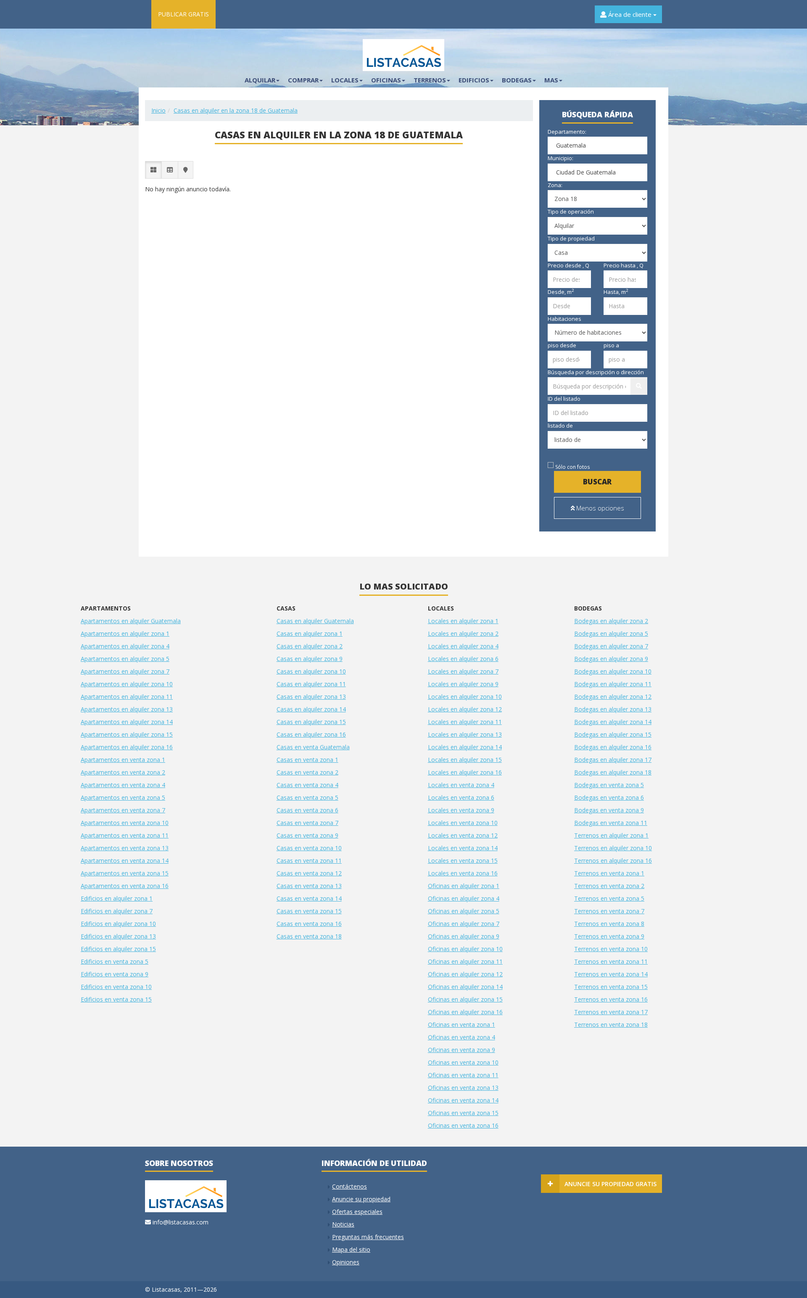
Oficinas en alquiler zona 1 (463, 886)
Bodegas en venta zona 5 (609, 785)
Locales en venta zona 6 (461, 797)
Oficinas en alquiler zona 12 (465, 974)
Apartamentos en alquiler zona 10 (127, 684)
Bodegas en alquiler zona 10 (612, 671)
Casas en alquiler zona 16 (311, 734)
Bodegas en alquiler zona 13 (612, 709)
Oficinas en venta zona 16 (463, 1125)
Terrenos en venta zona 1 (609, 873)
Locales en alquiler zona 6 (463, 659)
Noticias (343, 1224)
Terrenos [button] (430, 80)
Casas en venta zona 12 (309, 873)
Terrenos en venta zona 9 (609, 936)
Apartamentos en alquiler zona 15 (127, 734)
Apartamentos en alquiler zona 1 (125, 633)
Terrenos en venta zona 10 (611, 949)
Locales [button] (345, 80)
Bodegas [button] (517, 80)
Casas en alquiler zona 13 (311, 697)
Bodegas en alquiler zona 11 (612, 684)
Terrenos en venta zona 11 (611, 961)
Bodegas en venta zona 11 (610, 823)
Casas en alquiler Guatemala (315, 621)
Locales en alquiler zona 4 (463, 646)
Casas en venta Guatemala (313, 747)
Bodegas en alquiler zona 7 (611, 646)
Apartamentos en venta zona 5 (123, 797)
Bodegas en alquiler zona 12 (612, 697)
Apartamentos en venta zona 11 (125, 835)
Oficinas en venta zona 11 (463, 1075)
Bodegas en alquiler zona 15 (612, 734)
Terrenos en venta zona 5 (609, 898)
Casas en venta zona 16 (309, 924)
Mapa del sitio (351, 1249)
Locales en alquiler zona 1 (463, 621)
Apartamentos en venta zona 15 (125, 873)
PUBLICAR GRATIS (183, 14)
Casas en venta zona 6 (307, 810)
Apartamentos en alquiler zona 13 (127, 709)
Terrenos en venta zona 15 (611, 987)
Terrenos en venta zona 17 (611, 1012)
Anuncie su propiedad (361, 1199)
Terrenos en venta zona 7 (609, 911)
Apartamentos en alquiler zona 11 (127, 697)
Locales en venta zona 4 (461, 785)
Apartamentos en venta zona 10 (125, 823)
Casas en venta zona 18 (309, 936)
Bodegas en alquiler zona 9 (611, 659)
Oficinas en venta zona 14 (463, 1100)
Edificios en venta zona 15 (116, 999)
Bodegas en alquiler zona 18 (612, 772)
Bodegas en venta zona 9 (609, 810)
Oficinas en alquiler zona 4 (463, 898)
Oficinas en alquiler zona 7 (463, 924)
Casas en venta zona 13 (309, 886)
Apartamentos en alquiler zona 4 (125, 646)
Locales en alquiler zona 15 (465, 760)
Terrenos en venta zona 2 (609, 886)
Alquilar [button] (260, 80)
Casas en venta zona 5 (307, 797)
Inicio (158, 110)
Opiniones (345, 1262)
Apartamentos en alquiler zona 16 (127, 747)
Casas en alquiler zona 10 (311, 671)
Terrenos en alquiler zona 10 (613, 848)
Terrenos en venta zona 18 (611, 1024)
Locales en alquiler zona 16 (465, 772)
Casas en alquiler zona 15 (311, 722)
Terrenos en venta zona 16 (611, 999)
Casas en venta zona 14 (309, 898)
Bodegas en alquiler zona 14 (612, 722)
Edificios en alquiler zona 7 (117, 911)
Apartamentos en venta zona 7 (123, 810)
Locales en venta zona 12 (463, 835)
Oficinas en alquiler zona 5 (463, 911)
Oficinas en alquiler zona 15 (465, 999)
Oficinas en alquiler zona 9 (463, 936)
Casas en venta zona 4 (307, 785)
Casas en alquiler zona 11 (311, 684)
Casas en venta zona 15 (309, 911)
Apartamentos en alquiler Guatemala (131, 621)
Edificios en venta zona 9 (114, 974)
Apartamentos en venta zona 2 (123, 772)
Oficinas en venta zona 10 (463, 1062)
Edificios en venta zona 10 (116, 987)
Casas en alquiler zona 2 (310, 646)
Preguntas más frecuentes (368, 1237)
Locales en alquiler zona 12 (465, 709)
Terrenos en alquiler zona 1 (611, 835)
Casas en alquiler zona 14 (311, 709)
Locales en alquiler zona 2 (463, 633)
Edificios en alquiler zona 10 (118, 924)
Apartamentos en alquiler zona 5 (125, 659)
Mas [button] (551, 80)
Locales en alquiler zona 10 (465, 697)
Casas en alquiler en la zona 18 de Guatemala (236, 110)
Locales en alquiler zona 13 (465, 734)
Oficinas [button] (386, 80)
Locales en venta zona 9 (461, 810)
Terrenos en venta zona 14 (611, 974)
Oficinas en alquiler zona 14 (465, 987)
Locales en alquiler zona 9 (463, 684)
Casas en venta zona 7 (307, 823)
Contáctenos (349, 1186)
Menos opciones (599, 508)
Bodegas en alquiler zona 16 (612, 747)
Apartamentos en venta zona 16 (125, 886)
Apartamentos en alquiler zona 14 (127, 722)
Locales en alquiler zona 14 (465, 747)
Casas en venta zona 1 (307, 760)
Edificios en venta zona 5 (114, 961)
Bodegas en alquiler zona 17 (612, 760)
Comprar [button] (303, 80)
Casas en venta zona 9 (307, 835)
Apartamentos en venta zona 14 (125, 860)
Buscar (597, 481)
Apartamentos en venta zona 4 (123, 785)
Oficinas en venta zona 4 (461, 1037)
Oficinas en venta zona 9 (461, 1050)
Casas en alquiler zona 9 (310, 659)
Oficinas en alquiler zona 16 (465, 1012)
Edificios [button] (474, 80)
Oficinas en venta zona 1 (461, 1024)
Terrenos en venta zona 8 (609, 924)
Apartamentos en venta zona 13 (125, 848)
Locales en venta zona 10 (463, 823)
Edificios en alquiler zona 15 (118, 949)
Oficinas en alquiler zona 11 (465, 961)
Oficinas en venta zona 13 (463, 1088)
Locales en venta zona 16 (463, 873)
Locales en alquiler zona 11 (465, 722)
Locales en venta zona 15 (463, 860)
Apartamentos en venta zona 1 (123, 760)
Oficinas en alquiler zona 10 (465, 949)
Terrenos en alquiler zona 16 (613, 860)
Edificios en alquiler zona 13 (118, 936)
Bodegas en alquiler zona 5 (611, 633)
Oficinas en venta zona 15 (463, 1113)
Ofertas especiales (357, 1212)
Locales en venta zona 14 (463, 848)
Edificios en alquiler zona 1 (117, 898)
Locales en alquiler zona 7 (463, 671)
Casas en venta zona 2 (307, 772)
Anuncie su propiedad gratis (610, 1184)
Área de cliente (630, 14)
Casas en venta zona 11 (309, 860)
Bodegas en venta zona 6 (609, 797)
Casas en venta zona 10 (309, 848)
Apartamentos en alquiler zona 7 (125, 671)
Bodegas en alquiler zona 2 (611, 621)
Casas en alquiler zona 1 (310, 633)
